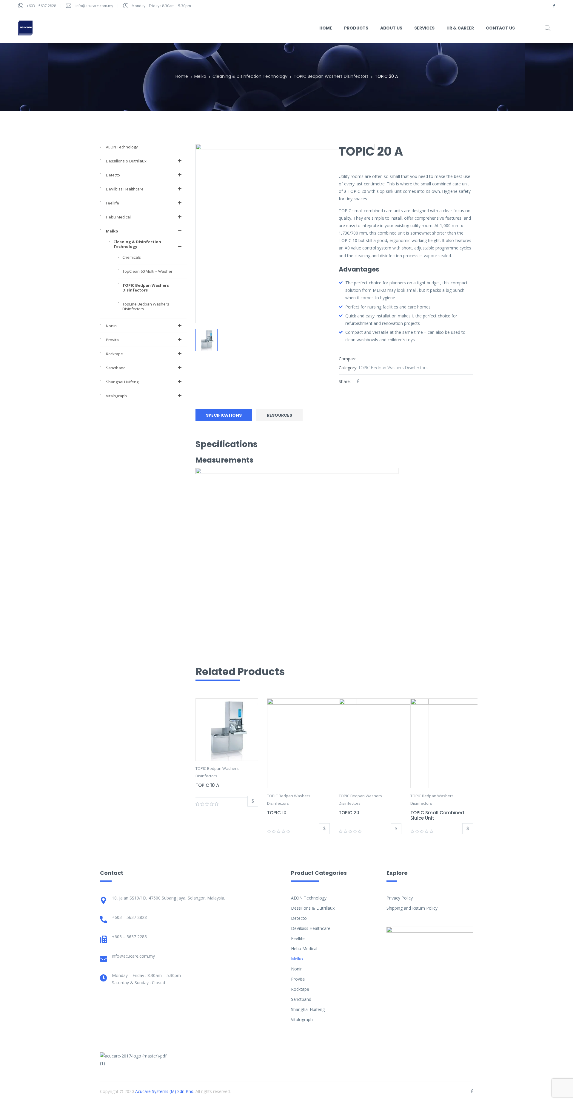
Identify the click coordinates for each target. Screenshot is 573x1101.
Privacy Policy (399, 898)
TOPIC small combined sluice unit (437, 815)
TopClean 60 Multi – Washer (147, 271)
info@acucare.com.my (94, 5)
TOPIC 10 (276, 813)
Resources (279, 415)
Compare (348, 359)
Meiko (200, 76)
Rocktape (114, 353)
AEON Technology (122, 147)
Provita (112, 339)
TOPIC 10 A (207, 785)
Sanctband (116, 367)
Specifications (224, 415)
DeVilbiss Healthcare (125, 189)
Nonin (111, 325)
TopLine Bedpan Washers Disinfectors (145, 306)
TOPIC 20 (349, 813)
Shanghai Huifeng (122, 381)
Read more (252, 801)
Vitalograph (116, 395)
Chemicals (131, 257)
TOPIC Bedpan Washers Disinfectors (331, 76)
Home (181, 76)
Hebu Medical (118, 217)
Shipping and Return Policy (412, 908)
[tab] (225, 415)
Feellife (112, 203)
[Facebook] (358, 381)
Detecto (113, 175)
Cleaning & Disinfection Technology (249, 76)
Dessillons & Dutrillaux (126, 161)
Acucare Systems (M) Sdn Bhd (164, 1091)
